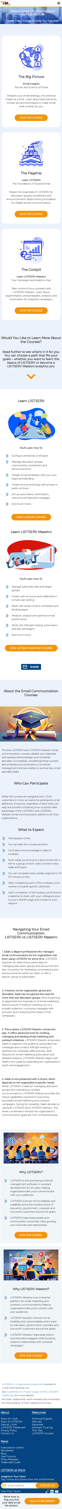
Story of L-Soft (9, 1418)
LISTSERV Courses (43, 1433)
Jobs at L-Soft (9, 1424)
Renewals (37, 1424)
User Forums (8, 1456)
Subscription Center (12, 1447)
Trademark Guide (11, 1462)
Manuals (36, 1421)
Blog (3, 1453)
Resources (39, 1412)
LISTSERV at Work (13, 1470)
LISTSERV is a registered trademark (22, 1384)
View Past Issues (10, 1491)
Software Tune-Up (42, 1427)
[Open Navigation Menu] (58, 3)
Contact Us (7, 1433)
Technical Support (42, 1418)
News (4, 1441)
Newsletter (7, 1450)
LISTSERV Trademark (13, 1427)
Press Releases (9, 1459)
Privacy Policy (9, 1430)
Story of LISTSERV (11, 1421)
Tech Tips (37, 1430)
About (5, 1412)
